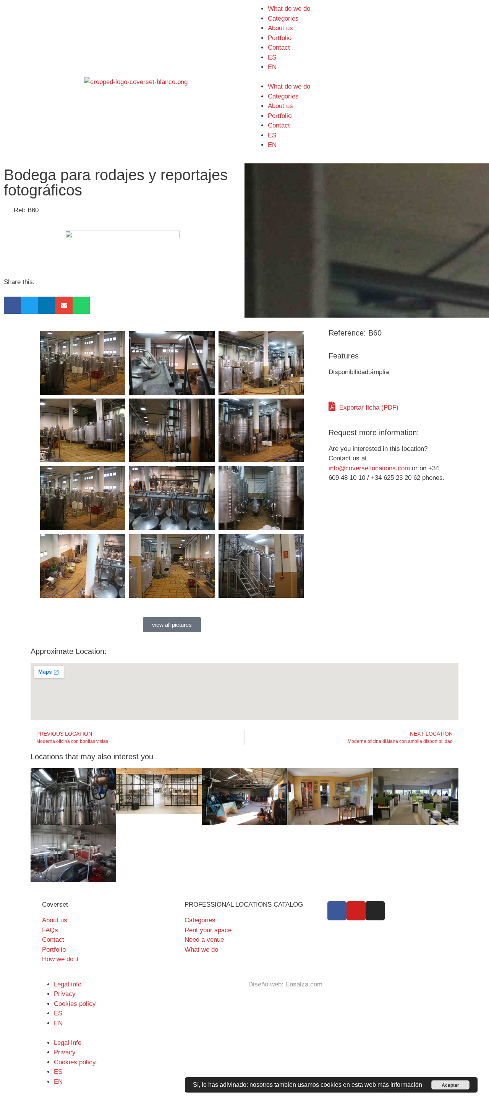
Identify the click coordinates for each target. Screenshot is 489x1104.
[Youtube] (356, 910)
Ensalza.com (303, 984)
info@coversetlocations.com (369, 468)
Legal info (67, 984)
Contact (279, 47)
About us (280, 28)
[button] (12, 305)
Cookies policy (75, 1003)
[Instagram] (375, 910)
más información (399, 1084)
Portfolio (279, 38)
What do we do (289, 8)
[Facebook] (337, 910)
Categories (283, 18)
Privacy (65, 993)
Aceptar (450, 1084)
